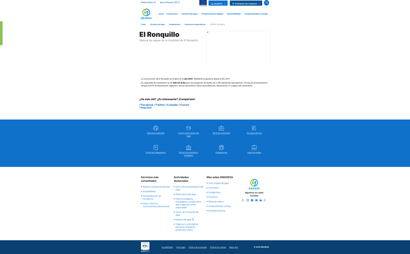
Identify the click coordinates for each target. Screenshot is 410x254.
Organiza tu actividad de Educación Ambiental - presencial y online (187, 227)
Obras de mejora (216, 201)
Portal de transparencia (155, 152)
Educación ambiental (155, 133)
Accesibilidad (167, 247)
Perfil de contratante (221, 133)
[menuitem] (218, 3)
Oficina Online (147, 2)
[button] (266, 3)
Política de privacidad (198, 247)
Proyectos (213, 197)
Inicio (161, 14)
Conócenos (171, 14)
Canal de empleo (254, 152)
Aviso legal (180, 247)
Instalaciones (214, 192)
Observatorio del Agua (186, 194)
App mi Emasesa (167, 2)
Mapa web (233, 247)
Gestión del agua (189, 14)
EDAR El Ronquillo (217, 24)
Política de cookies (218, 247)
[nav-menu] (224, 3)
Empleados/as (221, 152)
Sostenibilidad (234, 14)
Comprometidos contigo (256, 14)
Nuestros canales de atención (156, 187)
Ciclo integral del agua (218, 183)
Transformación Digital (212, 14)
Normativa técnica (254, 133)
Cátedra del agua (183, 219)
